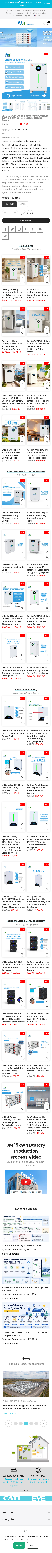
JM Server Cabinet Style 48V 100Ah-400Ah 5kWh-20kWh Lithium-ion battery (38, 1017)
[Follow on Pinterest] (33, 229)
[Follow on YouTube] (40, 229)
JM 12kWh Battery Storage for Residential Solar (13, 567)
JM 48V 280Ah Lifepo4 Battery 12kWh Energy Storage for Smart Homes (37, 516)
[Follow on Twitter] (12, 229)
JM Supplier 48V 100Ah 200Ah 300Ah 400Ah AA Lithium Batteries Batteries (13, 966)
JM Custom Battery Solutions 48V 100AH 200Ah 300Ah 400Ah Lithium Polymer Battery (13, 1017)
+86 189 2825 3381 (13, 10)
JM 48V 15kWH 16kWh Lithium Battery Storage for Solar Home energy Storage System (13, 671)
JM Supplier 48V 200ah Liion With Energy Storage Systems (13, 788)
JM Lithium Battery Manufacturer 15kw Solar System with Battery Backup (11, 454)
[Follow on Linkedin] (26, 229)
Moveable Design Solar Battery (27, 141)
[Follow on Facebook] (5, 229)
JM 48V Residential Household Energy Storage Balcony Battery (11, 516)
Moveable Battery (24, 167)
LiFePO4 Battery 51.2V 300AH (23, 158)
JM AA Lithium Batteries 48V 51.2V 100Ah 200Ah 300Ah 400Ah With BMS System (38, 966)
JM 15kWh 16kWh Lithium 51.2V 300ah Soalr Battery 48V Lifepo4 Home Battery (38, 620)
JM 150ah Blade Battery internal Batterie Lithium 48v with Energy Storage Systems (13, 1069)
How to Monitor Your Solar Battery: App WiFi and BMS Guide (25, 1289)
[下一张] (43, 1423)
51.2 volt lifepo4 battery (27, 154)
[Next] (46, 75)
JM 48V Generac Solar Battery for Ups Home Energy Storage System (38, 670)
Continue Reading (11, 1254)
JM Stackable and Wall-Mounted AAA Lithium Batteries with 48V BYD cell (38, 1069)
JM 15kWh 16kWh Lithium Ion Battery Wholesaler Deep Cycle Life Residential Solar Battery (38, 346)
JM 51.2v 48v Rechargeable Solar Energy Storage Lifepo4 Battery (38, 293)
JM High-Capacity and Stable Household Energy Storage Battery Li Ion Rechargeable (38, 454)
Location (18, 16)
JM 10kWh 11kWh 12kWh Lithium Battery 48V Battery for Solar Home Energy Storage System (38, 568)
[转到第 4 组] (31, 1423)
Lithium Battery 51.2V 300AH (30, 164)
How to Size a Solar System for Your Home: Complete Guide (25, 1334)
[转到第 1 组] (16, 1423)
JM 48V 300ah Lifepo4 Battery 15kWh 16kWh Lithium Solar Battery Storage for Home (12, 620)
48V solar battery (32, 151)
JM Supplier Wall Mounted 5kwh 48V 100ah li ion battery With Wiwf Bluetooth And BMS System (38, 901)
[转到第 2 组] (21, 1423)
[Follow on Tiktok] (5, 236)
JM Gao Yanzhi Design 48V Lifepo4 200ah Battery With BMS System (37, 789)
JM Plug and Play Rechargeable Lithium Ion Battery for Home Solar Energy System (12, 293)
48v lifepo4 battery (19, 148)
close (47, 4)
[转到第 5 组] (36, 1423)
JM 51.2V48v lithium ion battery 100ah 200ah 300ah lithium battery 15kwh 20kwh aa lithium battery (13, 401)
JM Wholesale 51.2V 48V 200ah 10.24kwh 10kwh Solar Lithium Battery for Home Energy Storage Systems (38, 736)
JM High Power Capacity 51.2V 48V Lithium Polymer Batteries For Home (11, 1121)
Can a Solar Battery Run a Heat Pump (22, 1245)
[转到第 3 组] (26, 1423)
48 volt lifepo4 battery (18, 145)
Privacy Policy (24, 1539)
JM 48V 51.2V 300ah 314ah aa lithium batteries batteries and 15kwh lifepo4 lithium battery (38, 401)
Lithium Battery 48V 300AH (22, 161)
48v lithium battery (38, 148)
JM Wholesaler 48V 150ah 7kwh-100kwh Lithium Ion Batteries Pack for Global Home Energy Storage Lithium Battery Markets (38, 1124)
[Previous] (6, 75)
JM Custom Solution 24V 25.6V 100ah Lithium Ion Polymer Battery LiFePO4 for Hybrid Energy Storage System (13, 901)
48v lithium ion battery (12, 151)
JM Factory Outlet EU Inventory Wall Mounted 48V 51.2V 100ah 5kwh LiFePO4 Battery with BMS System (38, 842)
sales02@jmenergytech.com (37, 10)
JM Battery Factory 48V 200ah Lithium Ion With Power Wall (13, 733)
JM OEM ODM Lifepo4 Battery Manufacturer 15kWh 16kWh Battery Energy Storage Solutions (25, 118)
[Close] (49, 1528)
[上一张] (8, 1423)
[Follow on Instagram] (19, 229)
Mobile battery (8, 167)
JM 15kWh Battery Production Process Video (26, 1151)
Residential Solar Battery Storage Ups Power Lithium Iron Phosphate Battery (12, 345)
